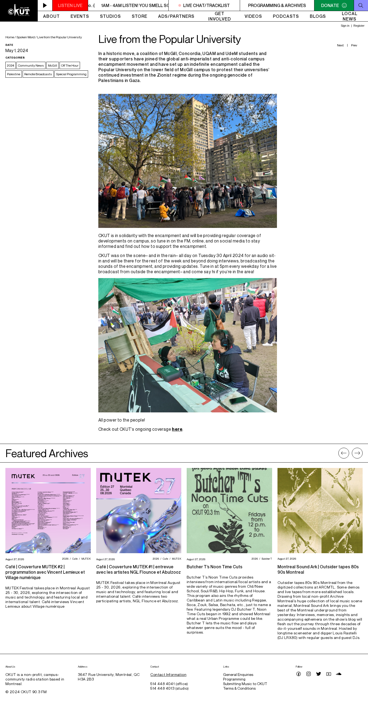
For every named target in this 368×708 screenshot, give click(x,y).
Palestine (13, 74)
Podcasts (286, 16)
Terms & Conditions (239, 688)
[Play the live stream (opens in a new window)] (45, 5)
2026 (64, 558)
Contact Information (168, 674)
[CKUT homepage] (19, 11)
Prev (354, 45)
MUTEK (85, 558)
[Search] (361, 5)
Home (9, 37)
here (177, 429)
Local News (349, 16)
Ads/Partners (176, 16)
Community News (31, 65)
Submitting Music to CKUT (245, 683)
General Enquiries (238, 674)
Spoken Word (25, 37)
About (51, 16)
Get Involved (219, 16)
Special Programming (71, 74)
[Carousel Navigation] (350, 453)
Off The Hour (69, 65)
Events (80, 16)
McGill (52, 65)
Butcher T (266, 558)
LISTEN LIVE (70, 5)
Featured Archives (46, 453)
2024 (10, 65)
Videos (253, 16)
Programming (234, 679)
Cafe (74, 558)
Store (139, 16)
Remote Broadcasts (38, 74)
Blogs (318, 16)
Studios (110, 16)
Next (340, 45)
